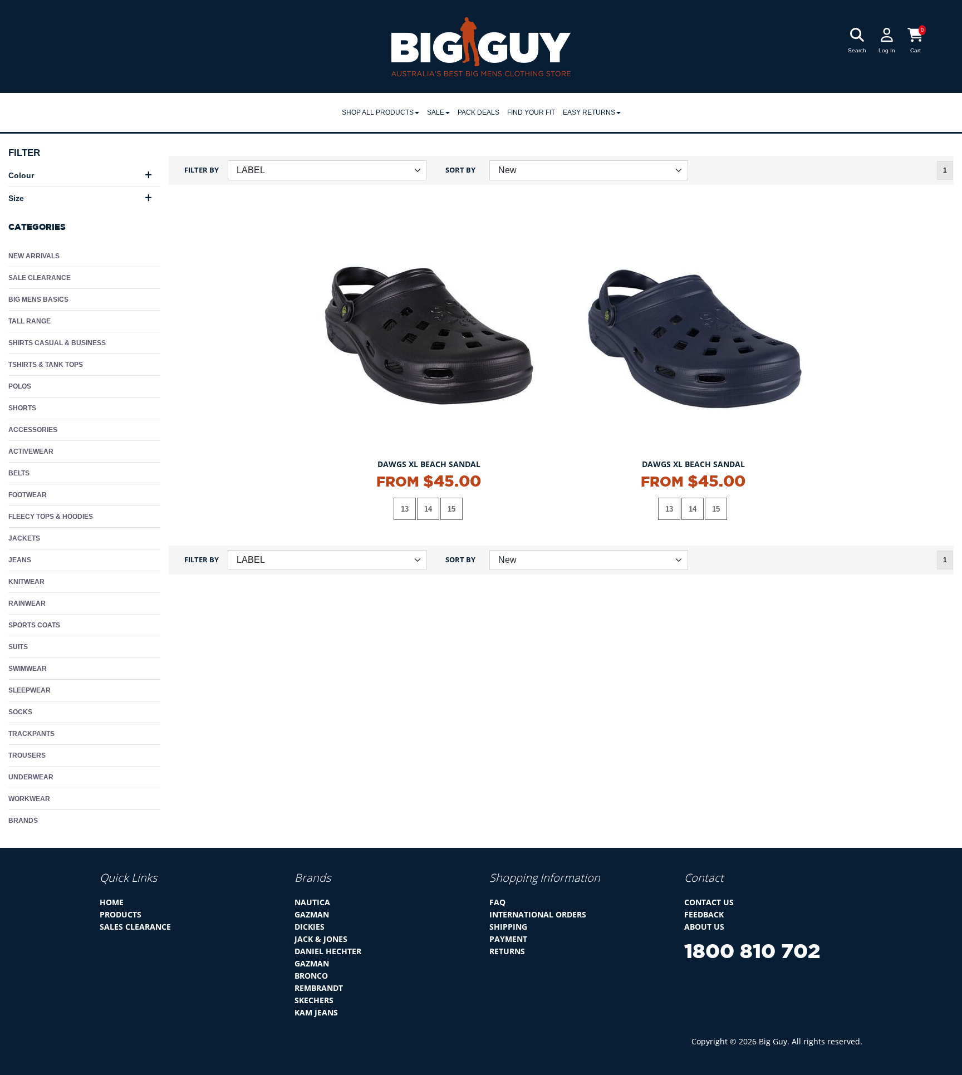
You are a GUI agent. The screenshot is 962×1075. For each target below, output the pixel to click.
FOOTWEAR (27, 495)
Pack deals (478, 112)
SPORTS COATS (34, 625)
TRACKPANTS (31, 734)
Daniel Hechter (328, 951)
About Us (704, 926)
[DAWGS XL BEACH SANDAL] (429, 335)
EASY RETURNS (589, 112)
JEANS (19, 560)
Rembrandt (319, 988)
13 (405, 509)
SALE (435, 112)
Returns (507, 951)
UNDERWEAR (30, 777)
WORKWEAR (29, 799)
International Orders (537, 914)
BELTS (19, 473)
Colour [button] (21, 175)
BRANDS (23, 820)
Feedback (704, 914)
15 (451, 509)
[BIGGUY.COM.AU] (481, 46)
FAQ (497, 902)
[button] (843, 133)
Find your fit (531, 112)
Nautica (312, 902)
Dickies (310, 926)
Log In (886, 50)
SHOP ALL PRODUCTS (378, 112)
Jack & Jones (321, 939)
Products (120, 914)
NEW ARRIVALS (34, 256)
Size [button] (16, 198)
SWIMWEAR (27, 669)
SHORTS (22, 408)
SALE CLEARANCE (39, 278)
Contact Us (709, 902)
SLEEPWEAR (29, 690)
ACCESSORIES (32, 430)
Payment (508, 939)
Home (112, 902)
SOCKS (20, 712)
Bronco (311, 975)
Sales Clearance (135, 926)
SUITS (18, 647)
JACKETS (24, 538)
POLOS (19, 386)
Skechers (314, 1000)
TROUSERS (27, 755)
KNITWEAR (26, 582)
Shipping (508, 926)
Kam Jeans (316, 1012)
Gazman (312, 914)
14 (428, 509)
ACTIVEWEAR (30, 451)
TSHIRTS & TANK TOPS (45, 365)
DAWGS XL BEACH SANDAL (428, 464)
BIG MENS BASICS (38, 299)
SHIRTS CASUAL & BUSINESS (57, 343)
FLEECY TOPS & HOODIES (50, 517)
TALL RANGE (29, 321)
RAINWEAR (27, 603)
